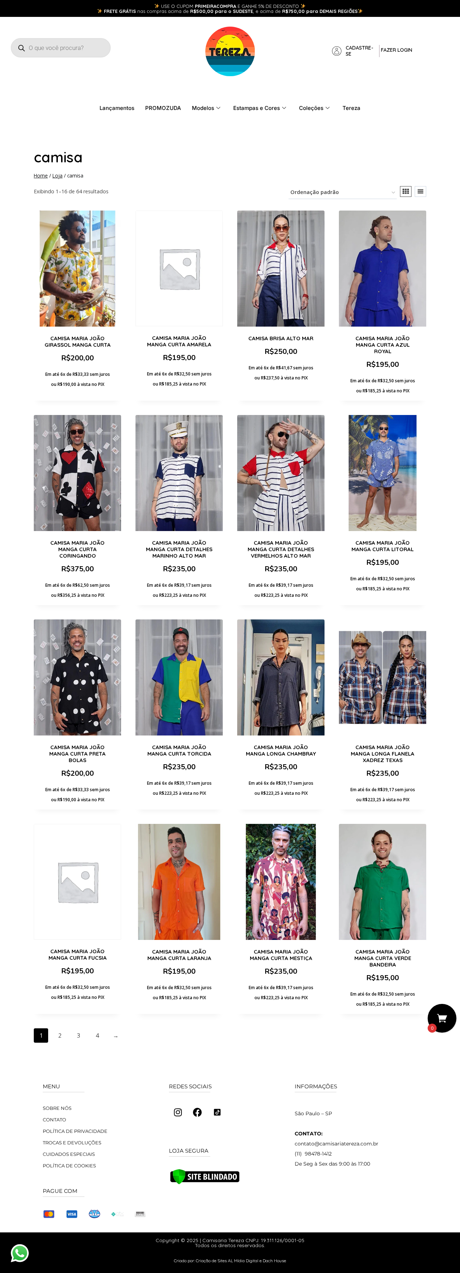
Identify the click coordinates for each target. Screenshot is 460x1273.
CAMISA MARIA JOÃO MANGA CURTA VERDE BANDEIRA (382, 958)
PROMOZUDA (163, 108)
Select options (179, 400)
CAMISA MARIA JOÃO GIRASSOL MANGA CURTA (78, 341)
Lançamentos (117, 108)
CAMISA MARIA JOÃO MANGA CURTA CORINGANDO (77, 549)
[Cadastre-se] (336, 51)
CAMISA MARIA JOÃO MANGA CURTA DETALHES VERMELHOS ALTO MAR (281, 549)
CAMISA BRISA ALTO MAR (280, 338)
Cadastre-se (359, 51)
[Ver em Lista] (420, 191)
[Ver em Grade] (405, 191)
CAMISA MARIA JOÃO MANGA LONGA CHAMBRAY (281, 750)
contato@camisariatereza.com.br (336, 1143)
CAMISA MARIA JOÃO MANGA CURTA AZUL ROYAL (382, 345)
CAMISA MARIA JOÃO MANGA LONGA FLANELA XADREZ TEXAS (382, 754)
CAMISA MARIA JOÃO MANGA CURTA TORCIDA (179, 750)
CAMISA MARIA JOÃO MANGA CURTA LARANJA (179, 954)
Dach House (274, 1260)
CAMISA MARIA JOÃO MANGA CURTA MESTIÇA (281, 954)
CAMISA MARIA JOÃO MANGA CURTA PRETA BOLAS (77, 754)
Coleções (311, 108)
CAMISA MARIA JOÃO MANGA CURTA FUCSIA (78, 954)
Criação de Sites (211, 1260)
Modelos (203, 108)
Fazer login (396, 50)
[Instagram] (178, 1112)
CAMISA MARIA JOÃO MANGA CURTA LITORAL (382, 546)
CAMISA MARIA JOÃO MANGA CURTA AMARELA (179, 341)
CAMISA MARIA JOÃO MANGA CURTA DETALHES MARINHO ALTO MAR (179, 549)
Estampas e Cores (256, 108)
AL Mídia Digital (243, 1260)
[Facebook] (198, 1112)
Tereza (351, 108)
